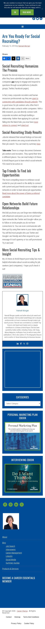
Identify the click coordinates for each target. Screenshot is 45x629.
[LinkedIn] (18, 58)
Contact (9, 617)
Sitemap (17, 617)
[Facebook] (33, 18)
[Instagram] (27, 344)
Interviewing (10, 549)
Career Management (14, 553)
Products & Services (10, 568)
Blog (4, 543)
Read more (27, 12)
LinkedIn (9, 556)
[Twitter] (37, 18)
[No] (42, 9)
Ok (15, 12)
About (4, 537)
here (38, 144)
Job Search (10, 546)
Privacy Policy (16, 623)
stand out (24, 125)
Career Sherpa (22, 611)
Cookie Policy (29, 623)
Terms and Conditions (31, 617)
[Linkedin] (41, 18)
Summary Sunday (13, 563)
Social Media (11, 559)
